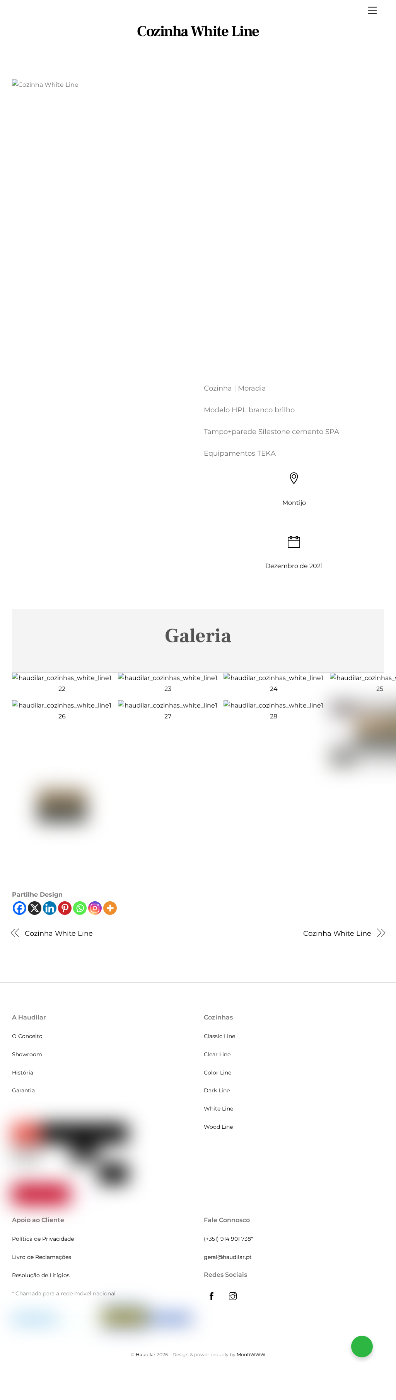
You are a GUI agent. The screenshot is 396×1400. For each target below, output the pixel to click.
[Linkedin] (49, 908)
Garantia (23, 1090)
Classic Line (219, 1036)
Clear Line (217, 1054)
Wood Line (218, 1126)
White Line (218, 1108)
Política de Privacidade (43, 1238)
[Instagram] (95, 908)
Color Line (217, 1072)
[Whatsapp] (80, 908)
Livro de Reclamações (41, 1257)
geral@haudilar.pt (228, 1257)
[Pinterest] (65, 908)
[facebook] (211, 1295)
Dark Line (217, 1090)
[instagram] (233, 1295)
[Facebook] (19, 908)
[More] (110, 908)
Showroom (27, 1054)
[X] (34, 908)
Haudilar (145, 1354)
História (22, 1072)
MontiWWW (251, 1354)
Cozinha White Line (198, 31)
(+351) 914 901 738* (228, 1238)
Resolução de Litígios (41, 1275)
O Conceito (27, 1036)
